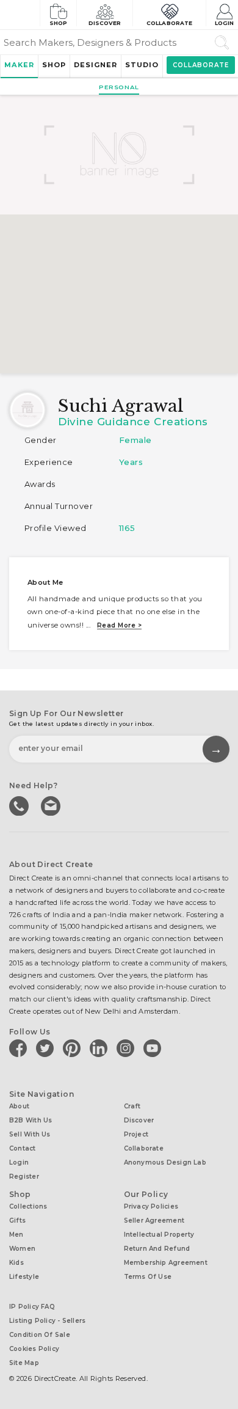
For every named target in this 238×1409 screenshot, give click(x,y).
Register (24, 1176)
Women (22, 1249)
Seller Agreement (154, 1220)
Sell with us (30, 1134)
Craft (132, 1106)
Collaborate (169, 23)
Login (224, 23)
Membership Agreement (165, 1263)
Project (136, 1134)
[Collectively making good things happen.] (19, 14)
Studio (142, 64)
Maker (19, 64)
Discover (104, 23)
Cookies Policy (34, 1349)
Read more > (119, 625)
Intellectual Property (159, 1235)
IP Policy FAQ (32, 1307)
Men (16, 1235)
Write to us (52, 805)
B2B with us (30, 1120)
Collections (28, 1206)
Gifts (17, 1220)
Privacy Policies (151, 1206)
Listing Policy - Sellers (47, 1321)
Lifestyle (24, 1277)
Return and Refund (157, 1249)
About (19, 1106)
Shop (58, 23)
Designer (95, 64)
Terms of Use (148, 1277)
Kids (16, 1263)
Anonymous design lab (165, 1162)
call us (20, 805)
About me (45, 582)
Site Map (24, 1363)
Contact (22, 1148)
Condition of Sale (39, 1335)
